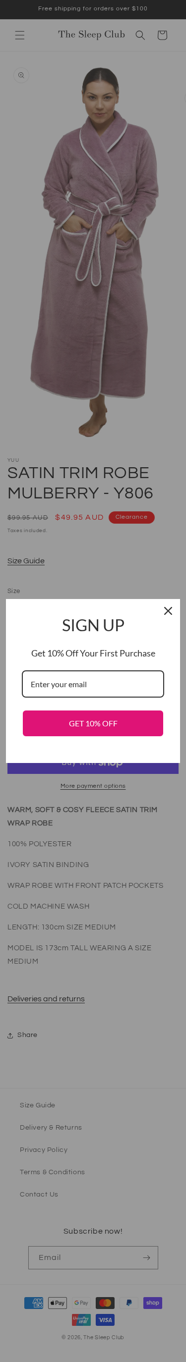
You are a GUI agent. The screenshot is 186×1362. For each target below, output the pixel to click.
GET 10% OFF (93, 723)
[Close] (168, 611)
